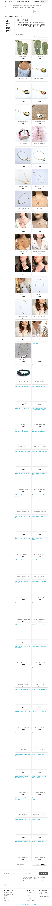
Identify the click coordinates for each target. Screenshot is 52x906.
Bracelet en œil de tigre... (39, 381)
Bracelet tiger (40, 359)
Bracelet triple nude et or (23, 706)
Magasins (6, 902)
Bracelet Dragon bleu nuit (39, 468)
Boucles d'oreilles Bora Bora (40, 749)
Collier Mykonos (39, 294)
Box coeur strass (23, 143)
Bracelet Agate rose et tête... (39, 446)
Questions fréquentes (8, 897)
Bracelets (8, 25)
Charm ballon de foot (39, 684)
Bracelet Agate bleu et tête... (40, 424)
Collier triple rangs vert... (39, 641)
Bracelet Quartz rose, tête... (23, 446)
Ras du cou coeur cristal (39, 143)
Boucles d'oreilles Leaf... (23, 771)
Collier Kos (39, 273)
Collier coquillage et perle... (23, 208)
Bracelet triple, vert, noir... (23, 489)
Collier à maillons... (23, 273)
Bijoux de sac (8, 31)
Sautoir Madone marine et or (23, 100)
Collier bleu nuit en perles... (23, 338)
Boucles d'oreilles (8, 28)
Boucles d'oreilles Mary (23, 792)
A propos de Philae (35, 6)
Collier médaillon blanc (23, 316)
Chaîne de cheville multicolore (23, 619)
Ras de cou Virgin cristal (39, 316)
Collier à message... (23, 359)
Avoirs (28, 897)
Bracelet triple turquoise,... (40, 489)
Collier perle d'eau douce (39, 338)
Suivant (44, 864)
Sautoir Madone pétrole (40, 121)
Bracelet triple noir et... (40, 532)
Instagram (5, 885)
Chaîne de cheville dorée (23, 641)
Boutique (16, 6)
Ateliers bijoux (24, 6)
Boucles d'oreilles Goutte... (39, 836)
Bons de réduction (31, 900)
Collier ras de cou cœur (39, 186)
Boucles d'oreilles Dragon (39, 771)
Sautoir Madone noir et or (23, 121)
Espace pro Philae (18, 7)
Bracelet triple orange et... (39, 662)
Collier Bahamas (23, 251)
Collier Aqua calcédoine (23, 229)
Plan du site (6, 900)
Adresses (29, 898)
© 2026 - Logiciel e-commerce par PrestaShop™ (26, 904)
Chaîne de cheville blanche (40, 619)
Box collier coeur (23, 749)
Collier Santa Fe (39, 229)
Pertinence (41, 36)
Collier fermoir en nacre (23, 186)
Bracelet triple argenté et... (23, 511)
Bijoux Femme (8, 20)
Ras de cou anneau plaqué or (39, 251)
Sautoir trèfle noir (23, 56)
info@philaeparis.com (44, 896)
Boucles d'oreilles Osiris (39, 792)
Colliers (8, 23)
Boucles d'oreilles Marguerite (39, 814)
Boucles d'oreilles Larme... (23, 836)
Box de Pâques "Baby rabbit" (39, 706)
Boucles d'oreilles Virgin (39, 857)
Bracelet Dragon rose (23, 468)
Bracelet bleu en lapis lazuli (23, 403)
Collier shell (39, 208)
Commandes (29, 895)
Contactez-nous (8, 1)
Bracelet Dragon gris (39, 403)
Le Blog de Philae (29, 7)
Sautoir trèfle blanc (40, 56)
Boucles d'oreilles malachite (23, 857)
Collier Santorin (23, 294)
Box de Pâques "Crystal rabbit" (23, 727)
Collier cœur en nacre (39, 164)
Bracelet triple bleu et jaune (23, 684)
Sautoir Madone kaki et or (39, 78)
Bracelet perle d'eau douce (23, 164)
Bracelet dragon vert (23, 381)
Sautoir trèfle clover (23, 78)
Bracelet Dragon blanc (23, 424)
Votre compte (31, 890)
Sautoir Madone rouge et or (40, 100)
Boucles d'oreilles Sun (23, 814)
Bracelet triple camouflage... (39, 511)
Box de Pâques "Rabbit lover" (39, 727)
